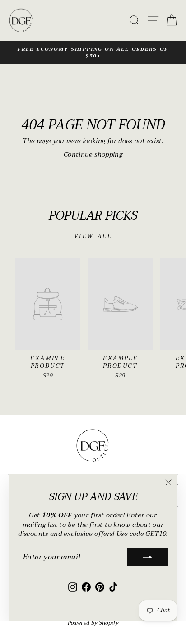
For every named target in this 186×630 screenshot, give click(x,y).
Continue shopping (93, 155)
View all (93, 236)
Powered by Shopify (93, 622)
